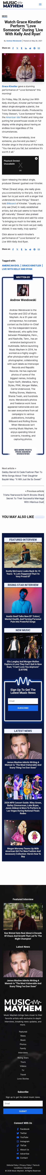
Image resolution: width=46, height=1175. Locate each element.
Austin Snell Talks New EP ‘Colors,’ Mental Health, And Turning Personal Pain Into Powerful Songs (23, 619)
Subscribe (23, 708)
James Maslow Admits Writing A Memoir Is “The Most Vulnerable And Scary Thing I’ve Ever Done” (23, 765)
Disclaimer (28, 1168)
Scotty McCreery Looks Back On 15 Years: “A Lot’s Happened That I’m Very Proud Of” (23, 574)
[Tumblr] (21, 48)
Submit (23, 1111)
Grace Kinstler (31, 265)
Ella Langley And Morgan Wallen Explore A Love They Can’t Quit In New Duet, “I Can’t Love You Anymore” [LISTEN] (23, 665)
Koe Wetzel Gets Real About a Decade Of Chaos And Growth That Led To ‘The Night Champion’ (23, 936)
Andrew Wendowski (23, 300)
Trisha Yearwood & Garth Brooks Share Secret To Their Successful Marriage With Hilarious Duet (23, 498)
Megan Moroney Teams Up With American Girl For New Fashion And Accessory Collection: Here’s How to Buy (23, 852)
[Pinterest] (34, 48)
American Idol (13, 117)
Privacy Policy (25, 1165)
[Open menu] (40, 4)
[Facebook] (13, 48)
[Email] (39, 48)
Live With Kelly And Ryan (17, 269)
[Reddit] (30, 48)
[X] (17, 48)
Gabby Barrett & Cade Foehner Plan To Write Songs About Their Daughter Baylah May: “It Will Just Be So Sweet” (22, 476)
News (4, 16)
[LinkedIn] (26, 48)
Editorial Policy (12, 1165)
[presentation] (23, 555)
